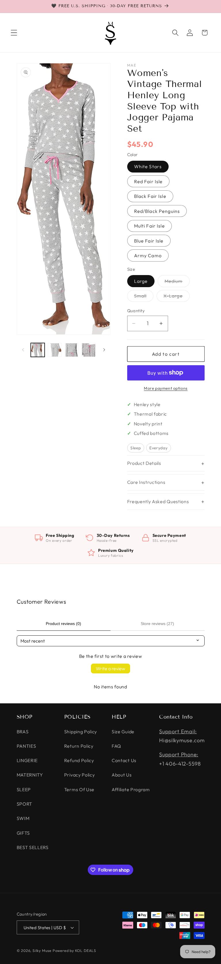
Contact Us (124, 760)
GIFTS (23, 833)
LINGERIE (27, 760)
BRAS (23, 731)
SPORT (24, 804)
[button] (14, 32)
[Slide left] (23, 350)
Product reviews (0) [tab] (63, 623)
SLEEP (24, 789)
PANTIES (26, 746)
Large (141, 281)
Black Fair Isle (150, 196)
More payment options (166, 388)
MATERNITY (30, 775)
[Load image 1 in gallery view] (38, 350)
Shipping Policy (80, 731)
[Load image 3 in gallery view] (72, 350)
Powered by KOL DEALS (74, 950)
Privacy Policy (79, 775)
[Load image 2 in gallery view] (55, 350)
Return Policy (79, 746)
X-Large (176, 297)
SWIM (23, 818)
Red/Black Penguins (157, 211)
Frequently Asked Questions (158, 501)
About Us (122, 775)
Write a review (110, 668)
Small (144, 297)
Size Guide (123, 731)
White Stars (148, 166)
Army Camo (148, 255)
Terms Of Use (79, 789)
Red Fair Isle (148, 181)
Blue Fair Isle (149, 241)
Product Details (144, 463)
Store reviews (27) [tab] (157, 623)
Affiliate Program (131, 789)
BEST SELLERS (33, 847)
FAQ (116, 746)
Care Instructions (146, 482)
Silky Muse (42, 950)
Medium (177, 282)
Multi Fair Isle (149, 226)
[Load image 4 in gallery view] (89, 350)
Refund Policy (79, 760)
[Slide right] (104, 350)
